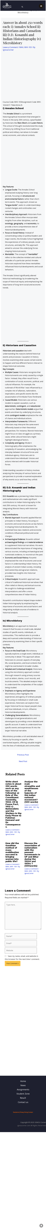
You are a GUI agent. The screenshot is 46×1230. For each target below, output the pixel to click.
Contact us (23, 1102)
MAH (21, 47)
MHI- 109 (13, 832)
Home (23, 1081)
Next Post (23, 761)
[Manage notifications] (41, 1225)
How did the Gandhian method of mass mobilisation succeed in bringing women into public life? (12, 852)
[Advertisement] (23, 76)
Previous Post (23, 755)
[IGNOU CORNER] (7, 6)
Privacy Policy (24, 1112)
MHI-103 (28, 47)
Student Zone (23, 1093)
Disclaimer (16, 1112)
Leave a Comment (10, 47)
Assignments (23, 1089)
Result (23, 1097)
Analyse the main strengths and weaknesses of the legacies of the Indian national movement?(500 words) (32, 791)
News (23, 1085)
